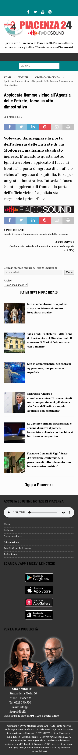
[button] (73, 4)
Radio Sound (10, 554)
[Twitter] (35, 12)
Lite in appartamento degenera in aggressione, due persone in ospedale (49, 368)
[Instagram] (50, 12)
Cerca (69, 272)
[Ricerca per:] (39, 65)
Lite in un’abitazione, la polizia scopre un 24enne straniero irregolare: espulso (47, 308)
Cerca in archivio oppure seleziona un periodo (31, 268)
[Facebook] (28, 12)
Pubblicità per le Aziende (17, 548)
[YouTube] (42, 12)
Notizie (23, 77)
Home (7, 524)
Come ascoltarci (13, 536)
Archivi (8, 280)
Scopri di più (17, 711)
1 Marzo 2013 (14, 116)
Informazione (11, 542)
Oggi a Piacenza (39, 484)
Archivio (8, 530)
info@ (24, 707)
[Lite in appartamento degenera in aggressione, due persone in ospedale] (14, 381)
